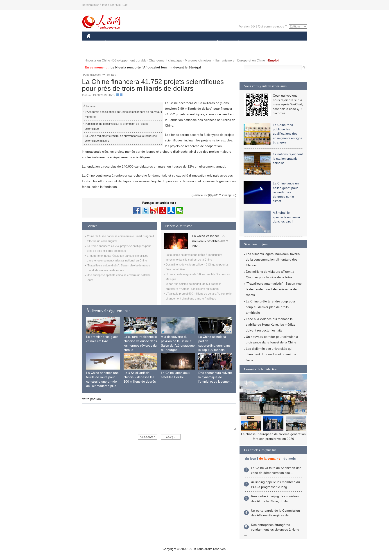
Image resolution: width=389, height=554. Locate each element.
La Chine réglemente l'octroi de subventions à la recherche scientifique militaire (121, 138)
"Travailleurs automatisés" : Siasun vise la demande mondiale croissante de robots (274, 289)
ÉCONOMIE (114, 42)
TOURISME (273, 42)
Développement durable (129, 60)
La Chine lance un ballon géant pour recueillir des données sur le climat (286, 192)
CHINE (94, 42)
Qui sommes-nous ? (272, 26)
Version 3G (247, 26)
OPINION (96, 51)
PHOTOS (115, 51)
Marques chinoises (198, 60)
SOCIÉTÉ (215, 42)
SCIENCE (174, 42)
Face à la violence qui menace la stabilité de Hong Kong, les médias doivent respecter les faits (270, 324)
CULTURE (195, 42)
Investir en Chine (98, 60)
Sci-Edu (111, 74)
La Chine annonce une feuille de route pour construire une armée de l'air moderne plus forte (102, 381)
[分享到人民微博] (162, 210)
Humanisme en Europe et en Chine (240, 60)
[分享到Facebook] (136, 210)
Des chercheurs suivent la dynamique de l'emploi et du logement (215, 377)
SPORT (254, 42)
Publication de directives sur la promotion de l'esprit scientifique (116, 126)
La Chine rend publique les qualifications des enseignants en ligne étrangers (287, 133)
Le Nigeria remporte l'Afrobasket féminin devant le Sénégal (156, 67)
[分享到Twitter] (145, 210)
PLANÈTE (236, 42)
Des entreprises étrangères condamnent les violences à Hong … (271, 529)
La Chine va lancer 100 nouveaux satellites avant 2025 (210, 241)
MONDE (135, 42)
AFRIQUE (154, 42)
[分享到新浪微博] (154, 210)
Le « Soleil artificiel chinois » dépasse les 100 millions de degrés (140, 377)
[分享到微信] (179, 210)
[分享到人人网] (171, 210)
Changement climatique (166, 60)
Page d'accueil (92, 74)
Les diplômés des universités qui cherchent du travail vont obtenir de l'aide (271, 354)
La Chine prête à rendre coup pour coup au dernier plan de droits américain (270, 307)
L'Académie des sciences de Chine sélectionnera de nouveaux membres (123, 114)
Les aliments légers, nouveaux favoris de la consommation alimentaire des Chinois (273, 259)
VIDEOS (134, 51)
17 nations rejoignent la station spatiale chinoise (288, 158)
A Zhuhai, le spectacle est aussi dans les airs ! (286, 217)
